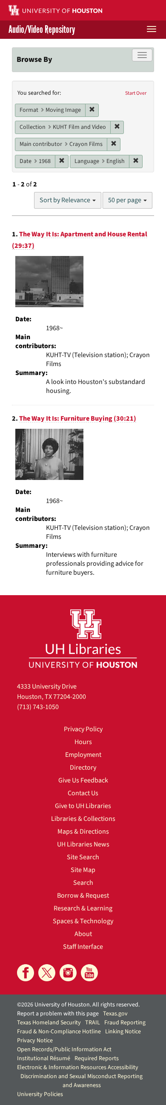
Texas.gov (115, 1013)
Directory (83, 767)
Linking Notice (123, 1031)
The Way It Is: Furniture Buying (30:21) (77, 418)
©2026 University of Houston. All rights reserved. (78, 1004)
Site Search (83, 857)
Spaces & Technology (83, 921)
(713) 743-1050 (38, 707)
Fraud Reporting (125, 1022)
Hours (83, 742)
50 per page (125, 200)
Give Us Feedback (83, 780)
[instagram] (68, 972)
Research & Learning (83, 908)
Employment (83, 754)
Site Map (83, 870)
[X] (46, 972)
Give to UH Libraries (83, 806)
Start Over (135, 93)
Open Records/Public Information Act (64, 1049)
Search (83, 882)
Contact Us (83, 793)
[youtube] (89, 972)
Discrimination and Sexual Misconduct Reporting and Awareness (81, 1081)
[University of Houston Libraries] (83, 638)
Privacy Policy (83, 729)
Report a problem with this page (58, 1013)
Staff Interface (83, 946)
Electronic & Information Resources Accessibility (77, 1067)
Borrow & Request (83, 895)
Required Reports (96, 1058)
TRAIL (92, 1022)
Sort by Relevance (66, 200)
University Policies (40, 1094)
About (83, 934)
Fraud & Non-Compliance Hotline (59, 1031)
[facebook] (25, 972)
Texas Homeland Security (49, 1022)
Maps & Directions (83, 831)
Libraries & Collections (83, 818)
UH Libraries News (83, 844)
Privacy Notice (35, 1040)
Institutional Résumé (43, 1058)
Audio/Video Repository (42, 29)
